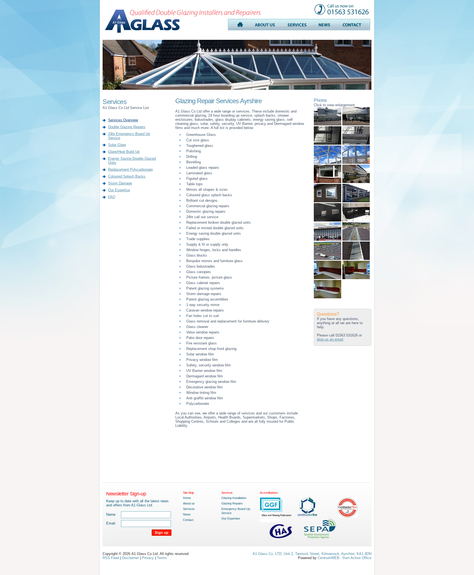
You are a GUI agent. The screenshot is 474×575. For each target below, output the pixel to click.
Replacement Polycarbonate (130, 169)
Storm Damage (120, 183)
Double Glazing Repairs (126, 127)
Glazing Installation (233, 498)
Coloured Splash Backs (126, 176)
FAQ (111, 197)
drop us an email (330, 339)
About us (189, 503)
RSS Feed (111, 558)
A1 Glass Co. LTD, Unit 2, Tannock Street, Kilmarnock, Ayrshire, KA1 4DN (312, 554)
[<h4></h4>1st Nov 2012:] (327, 124)
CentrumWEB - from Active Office (344, 558)
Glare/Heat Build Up (124, 152)
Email (110, 523)
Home (187, 498)
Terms (162, 558)
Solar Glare (117, 145)
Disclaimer (130, 558)
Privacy (148, 558)
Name (110, 514)
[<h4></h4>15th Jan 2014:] (327, 278)
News (187, 514)
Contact (188, 519)
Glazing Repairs (232, 503)
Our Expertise (119, 190)
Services (189, 509)
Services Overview (123, 120)
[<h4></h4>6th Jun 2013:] (327, 163)
